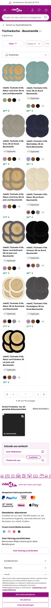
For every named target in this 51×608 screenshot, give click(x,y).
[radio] (5, 100)
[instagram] (9, 531)
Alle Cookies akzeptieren (25, 595)
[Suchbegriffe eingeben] (45, 17)
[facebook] (4, 531)
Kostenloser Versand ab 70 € (26, 2)
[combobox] (25, 17)
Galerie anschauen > (41, 408)
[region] (25, 591)
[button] (13, 425)
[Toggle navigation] (5, 10)
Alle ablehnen (25, 600)
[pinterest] (14, 531)
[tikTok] (19, 531)
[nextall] (44, 394)
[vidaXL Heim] (17, 10)
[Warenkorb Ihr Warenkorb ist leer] (46, 10)
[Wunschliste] (39, 10)
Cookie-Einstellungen (25, 605)
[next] (38, 394)
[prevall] (7, 394)
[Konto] (32, 10)
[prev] (13, 394)
